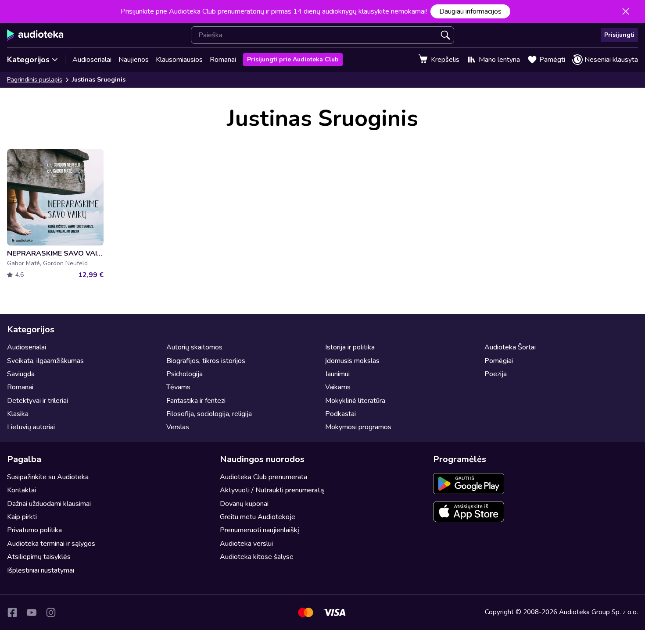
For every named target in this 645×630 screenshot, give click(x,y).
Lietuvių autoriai (31, 427)
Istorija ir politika (350, 347)
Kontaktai (21, 490)
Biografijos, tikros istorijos (205, 361)
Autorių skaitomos (194, 347)
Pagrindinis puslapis (34, 79)
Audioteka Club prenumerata (263, 477)
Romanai (223, 59)
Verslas (177, 427)
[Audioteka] (35, 35)
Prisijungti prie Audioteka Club (293, 59)
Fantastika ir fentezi (196, 401)
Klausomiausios (179, 59)
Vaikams (338, 387)
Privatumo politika (34, 530)
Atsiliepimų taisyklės (39, 557)
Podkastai (340, 414)
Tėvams (178, 387)
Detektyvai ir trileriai (37, 401)
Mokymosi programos (358, 427)
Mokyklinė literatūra (355, 401)
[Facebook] (12, 612)
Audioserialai (91, 59)
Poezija (495, 374)
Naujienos (133, 59)
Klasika (18, 414)
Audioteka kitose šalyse (257, 557)
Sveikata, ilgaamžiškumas (45, 361)
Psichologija (184, 374)
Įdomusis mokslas (352, 361)
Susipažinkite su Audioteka (48, 477)
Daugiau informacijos (470, 11)
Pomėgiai (498, 361)
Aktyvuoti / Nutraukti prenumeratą (272, 490)
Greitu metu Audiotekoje (257, 517)
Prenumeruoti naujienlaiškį (259, 530)
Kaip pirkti (22, 517)
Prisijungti (619, 35)
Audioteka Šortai (510, 347)
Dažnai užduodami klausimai (49, 504)
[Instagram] (51, 612)
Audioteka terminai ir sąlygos (51, 543)
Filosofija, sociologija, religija (209, 414)
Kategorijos (28, 59)
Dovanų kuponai (244, 504)
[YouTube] (31, 612)
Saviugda (21, 374)
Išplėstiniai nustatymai (40, 570)
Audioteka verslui (246, 543)
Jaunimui (337, 374)
